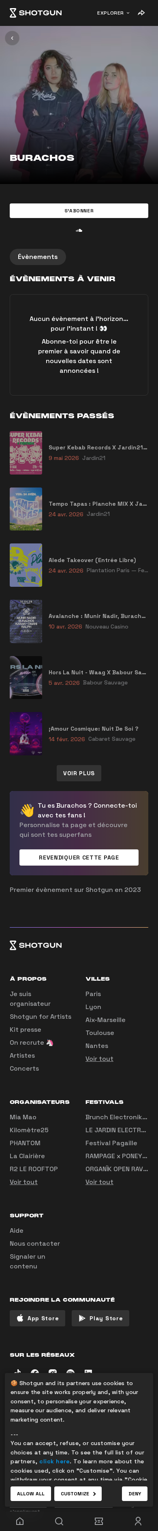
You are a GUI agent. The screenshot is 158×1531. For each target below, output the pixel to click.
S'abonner (79, 210)
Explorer (110, 13)
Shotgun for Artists (40, 1016)
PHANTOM (25, 1143)
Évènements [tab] (38, 256)
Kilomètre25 (29, 1130)
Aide (16, 1230)
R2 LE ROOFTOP (34, 1169)
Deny (134, 1493)
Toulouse (99, 1033)
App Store (43, 1318)
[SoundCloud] (79, 230)
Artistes (22, 1055)
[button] (79, 210)
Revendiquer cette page (79, 857)
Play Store (106, 1318)
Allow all (31, 1493)
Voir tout (99, 1058)
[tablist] (79, 257)
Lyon (93, 1007)
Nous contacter (35, 1243)
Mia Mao (23, 1117)
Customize (75, 1493)
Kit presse (25, 1029)
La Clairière (27, 1156)
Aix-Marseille (105, 1020)
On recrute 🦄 (32, 1042)
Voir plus (79, 773)
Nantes (96, 1045)
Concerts (24, 1068)
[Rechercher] (59, 1521)
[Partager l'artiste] (141, 13)
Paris (93, 994)
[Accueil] (36, 13)
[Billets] (99, 1521)
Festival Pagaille (111, 1143)
